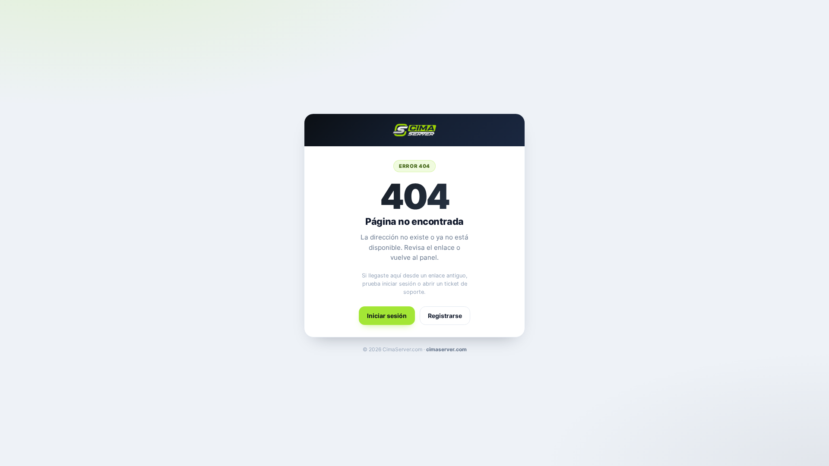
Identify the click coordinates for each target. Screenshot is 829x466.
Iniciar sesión (387, 315)
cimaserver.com (446, 349)
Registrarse (445, 315)
